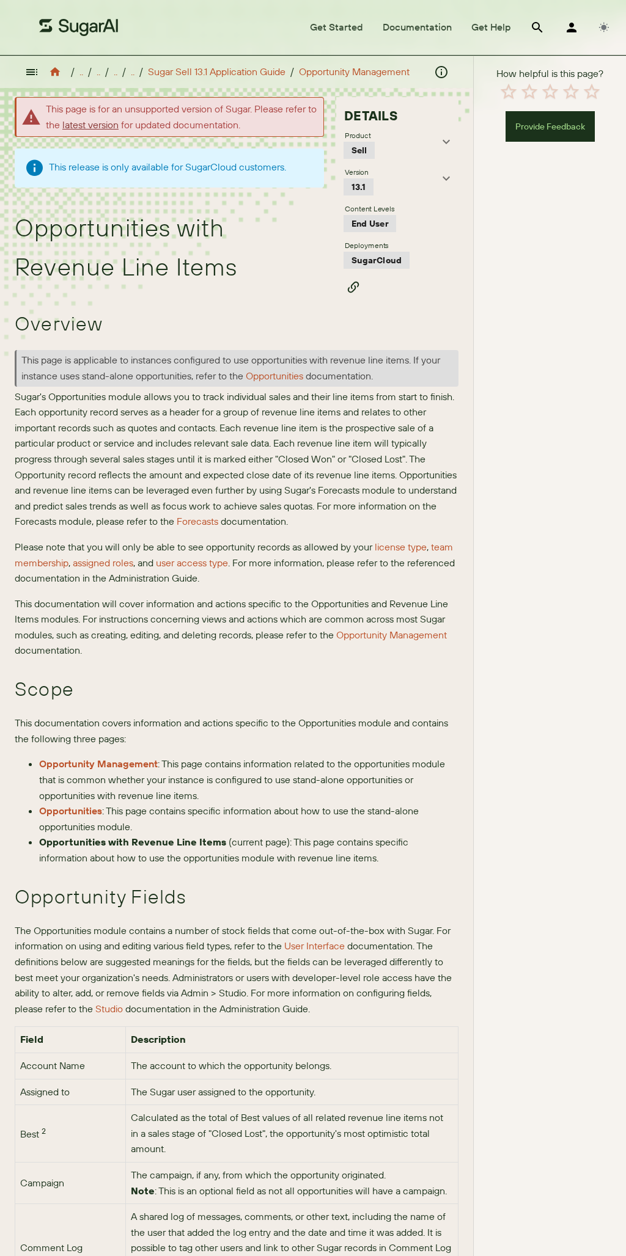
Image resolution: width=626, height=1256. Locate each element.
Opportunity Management (354, 71)
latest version (90, 125)
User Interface (314, 946)
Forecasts (197, 521)
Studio (109, 1008)
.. (81, 71)
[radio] (508, 91)
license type (401, 547)
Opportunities (274, 376)
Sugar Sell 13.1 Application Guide (216, 71)
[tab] (336, 27)
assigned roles (103, 563)
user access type (192, 563)
